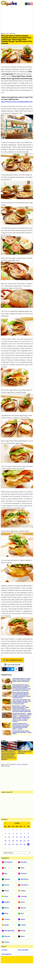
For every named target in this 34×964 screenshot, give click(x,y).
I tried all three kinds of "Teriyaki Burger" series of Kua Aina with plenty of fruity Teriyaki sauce (21, 680)
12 (17, 837)
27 (20, 844)
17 (9, 841)
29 (28, 844)
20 (21, 841)
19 (17, 841)
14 (24, 837)
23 (5, 844)
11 (13, 837)
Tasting (19, 764)
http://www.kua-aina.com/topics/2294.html (16, 102)
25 (13, 844)
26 (17, 844)
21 (24, 841)
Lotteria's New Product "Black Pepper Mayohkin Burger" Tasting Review (21, 732)
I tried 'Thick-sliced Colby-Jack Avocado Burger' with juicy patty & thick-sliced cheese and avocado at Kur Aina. (21, 701)
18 (13, 841)
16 (5, 841)
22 (28, 841)
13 (20, 837)
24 (9, 844)
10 (9, 837)
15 (28, 837)
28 (24, 844)
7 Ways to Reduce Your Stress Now (24, 752)
